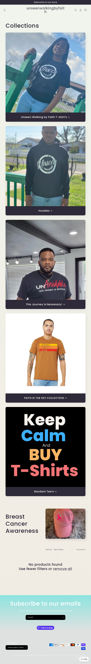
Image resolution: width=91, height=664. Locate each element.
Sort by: (49, 549)
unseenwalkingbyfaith (27, 655)
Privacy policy (67, 655)
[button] (4, 10)
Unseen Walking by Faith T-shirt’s (44, 117)
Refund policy (55, 655)
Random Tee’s (44, 491)
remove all (62, 569)
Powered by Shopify (42, 655)
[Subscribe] (62, 617)
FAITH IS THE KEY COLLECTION (44, 398)
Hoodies (43, 210)
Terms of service (79, 655)
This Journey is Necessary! (44, 304)
